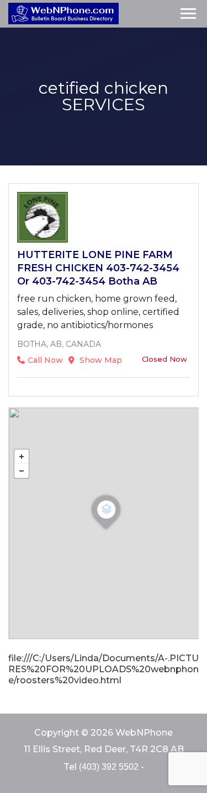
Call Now (45, 360)
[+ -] (103, 523)
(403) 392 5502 (109, 766)
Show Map (99, 360)
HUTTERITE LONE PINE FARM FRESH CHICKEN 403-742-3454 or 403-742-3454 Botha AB (98, 268)
